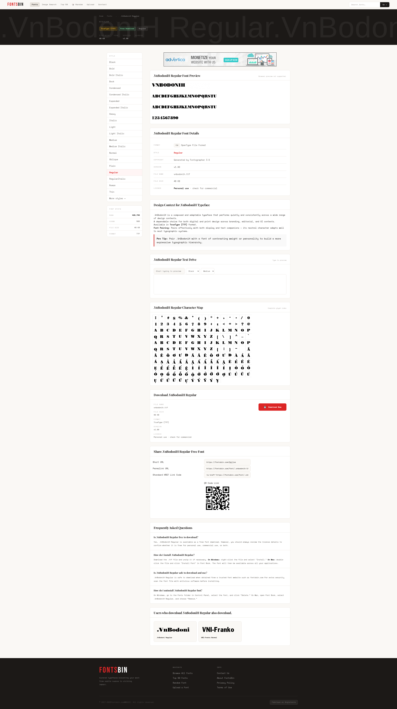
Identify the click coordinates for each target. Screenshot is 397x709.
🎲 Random (77, 4)
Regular (113, 172)
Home (101, 16)
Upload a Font (181, 687)
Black (112, 62)
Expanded (114, 101)
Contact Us (223, 673)
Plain (112, 165)
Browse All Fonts (183, 673)
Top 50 (64, 4)
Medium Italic (117, 146)
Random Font (179, 682)
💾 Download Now (272, 407)
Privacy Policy (225, 682)
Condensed (114, 88)
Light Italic (116, 133)
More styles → (117, 198)
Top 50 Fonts (180, 678)
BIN (15, 4)
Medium (113, 140)
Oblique (113, 159)
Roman (112, 185)
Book (111, 81)
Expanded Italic (118, 107)
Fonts (35, 4)
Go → (385, 4)
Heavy (112, 114)
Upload (90, 4)
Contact (102, 4)
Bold (111, 68)
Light (112, 127)
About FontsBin (225, 678)
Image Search (49, 4)
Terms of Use (224, 687)
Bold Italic (116, 75)
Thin (111, 191)
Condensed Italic (119, 94)
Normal (113, 152)
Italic (113, 120)
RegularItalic (117, 179)
